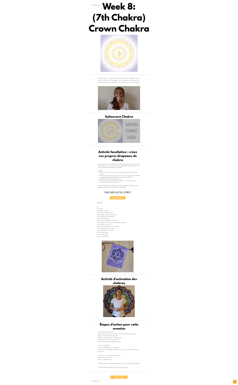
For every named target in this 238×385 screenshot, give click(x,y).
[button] (133, 315)
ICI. (124, 187)
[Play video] (119, 98)
